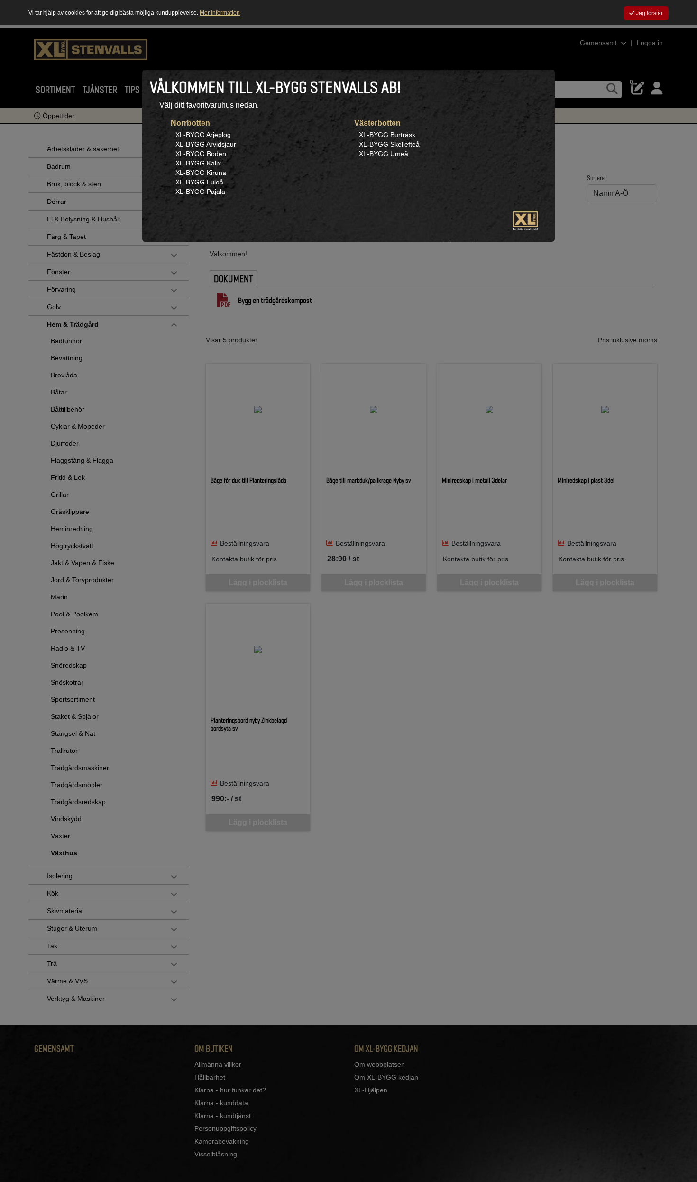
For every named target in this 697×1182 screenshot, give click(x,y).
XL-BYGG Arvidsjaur (205, 144)
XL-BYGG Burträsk (387, 134)
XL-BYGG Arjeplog (203, 134)
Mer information (220, 12)
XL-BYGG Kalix (198, 163)
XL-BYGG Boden (200, 153)
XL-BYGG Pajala (200, 191)
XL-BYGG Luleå (199, 182)
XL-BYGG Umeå (383, 153)
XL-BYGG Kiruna (200, 172)
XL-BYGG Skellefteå (389, 144)
